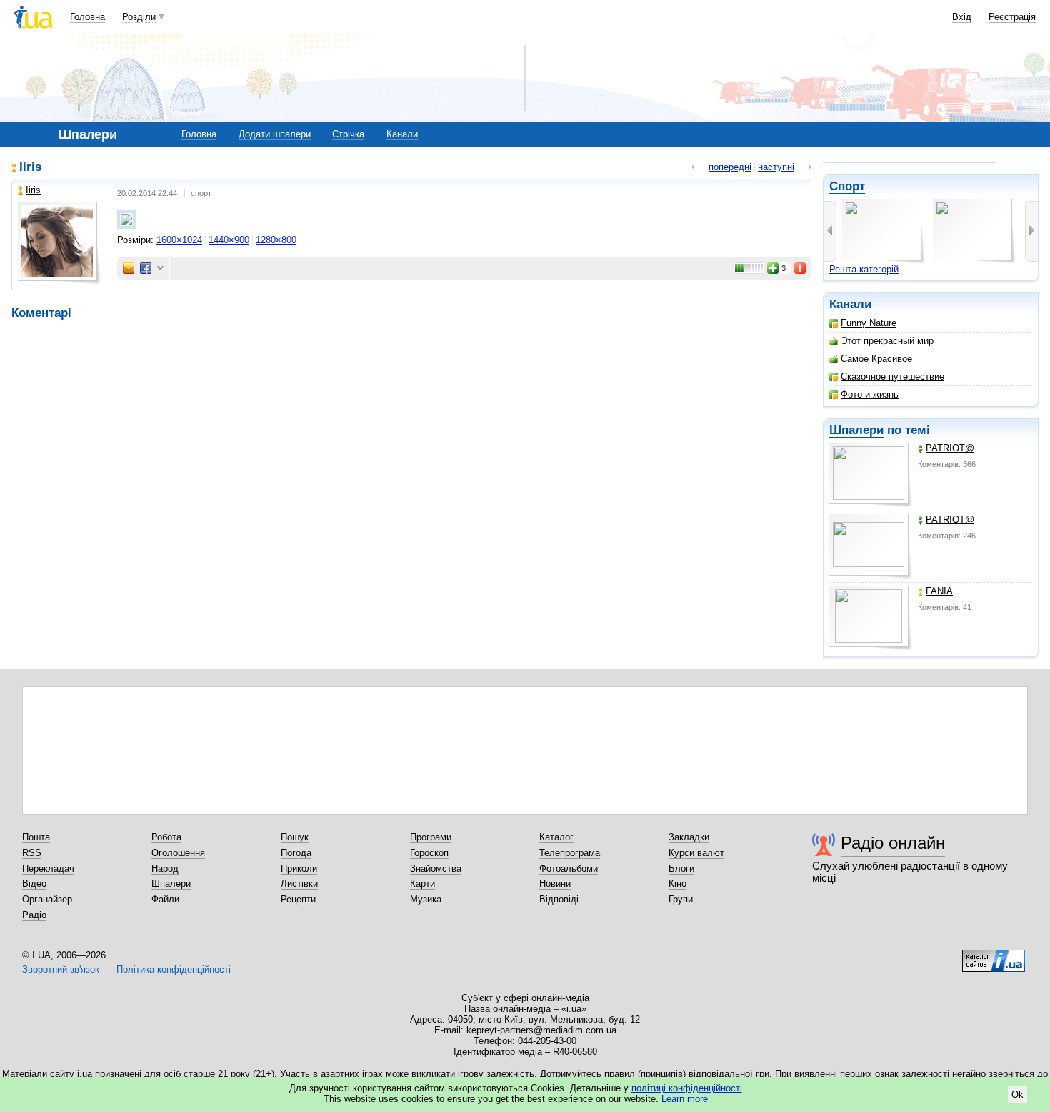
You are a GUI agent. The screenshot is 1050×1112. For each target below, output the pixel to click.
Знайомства (435, 868)
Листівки (299, 883)
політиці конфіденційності (686, 1088)
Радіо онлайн (893, 842)
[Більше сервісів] (160, 268)
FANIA (939, 591)
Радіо (34, 915)
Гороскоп (429, 852)
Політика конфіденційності (173, 969)
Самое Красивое (876, 358)
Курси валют (696, 852)
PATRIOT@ (950, 448)
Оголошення (178, 852)
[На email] (128, 268)
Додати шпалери (275, 134)
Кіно (677, 883)
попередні (730, 167)
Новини (555, 883)
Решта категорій (864, 269)
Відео (34, 883)
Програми (430, 837)
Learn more (684, 1098)
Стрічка (348, 134)
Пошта (36, 837)
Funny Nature (868, 323)
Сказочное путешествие (892, 376)
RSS (31, 852)
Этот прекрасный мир (887, 340)
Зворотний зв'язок (60, 969)
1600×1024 (179, 240)
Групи (681, 899)
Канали (402, 134)
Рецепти (298, 899)
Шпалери (856, 430)
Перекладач (48, 868)
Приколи (299, 868)
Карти (422, 883)
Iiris (30, 167)
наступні (776, 167)
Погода (296, 852)
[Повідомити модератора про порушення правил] (801, 268)
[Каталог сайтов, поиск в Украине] (993, 955)
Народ (165, 868)
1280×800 (276, 240)
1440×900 (229, 240)
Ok (1017, 1094)
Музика (425, 899)
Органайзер (47, 899)
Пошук (295, 837)
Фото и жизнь (870, 394)
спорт (201, 193)
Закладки (689, 837)
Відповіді (559, 899)
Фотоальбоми (568, 868)
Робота (166, 837)
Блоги (681, 868)
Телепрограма (569, 852)
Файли (165, 899)
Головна (87, 16)
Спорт (847, 186)
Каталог (556, 837)
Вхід (961, 16)
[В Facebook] (145, 268)
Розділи (139, 16)
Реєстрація (1012, 16)
